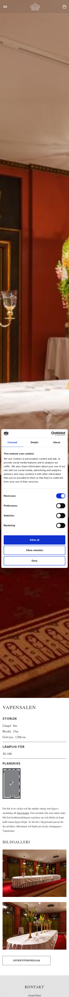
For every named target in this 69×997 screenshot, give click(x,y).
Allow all (34, 540)
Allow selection (34, 550)
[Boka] (64, 6)
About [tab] (56, 442)
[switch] (60, 505)
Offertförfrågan (26, 960)
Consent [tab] (12, 442)
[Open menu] (5, 6)
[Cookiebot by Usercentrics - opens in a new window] (51, 434)
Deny (34, 560)
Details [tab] (35, 442)
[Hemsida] (35, 7)
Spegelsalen (23, 813)
